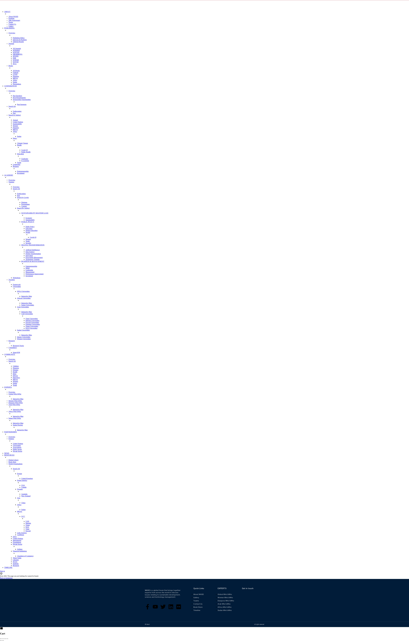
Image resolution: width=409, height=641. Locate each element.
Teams (11, 22)
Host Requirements (19, 98)
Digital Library (14, 460)
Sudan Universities (27, 305)
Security (28, 243)
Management (30, 272)
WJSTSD (16, 52)
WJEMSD (16, 50)
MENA (15, 78)
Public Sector (17, 449)
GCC (23, 516)
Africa (15, 80)
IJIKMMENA (17, 54)
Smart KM (16, 352)
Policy (15, 138)
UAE (27, 521)
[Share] (3, 638)
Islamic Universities (23, 337)
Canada (23, 487)
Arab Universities (23, 307)
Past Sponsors (21, 104)
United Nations (18, 122)
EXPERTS (8, 387)
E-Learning (25, 161)
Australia (24, 494)
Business (16, 166)
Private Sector (17, 451)
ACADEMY (8, 175)
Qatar (27, 529)
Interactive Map (26, 296)
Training (11, 182)
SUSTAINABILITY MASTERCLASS (34, 213)
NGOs (15, 562)
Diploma (24, 202)
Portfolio (11, 18)
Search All (12, 106)
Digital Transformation (33, 254)
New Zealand (25, 496)
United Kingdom (27, 478)
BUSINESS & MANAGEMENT (32, 261)
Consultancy (13, 347)
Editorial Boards (18, 42)
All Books (16, 71)
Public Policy (30, 227)
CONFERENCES (10, 86)
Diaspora (16, 76)
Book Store (12, 462)
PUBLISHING (9, 28)
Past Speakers (17, 96)
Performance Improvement (34, 274)
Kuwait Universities (32, 322)
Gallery (11, 26)
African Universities (24, 298)
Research (12, 341)
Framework (17, 284)
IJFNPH (15, 56)
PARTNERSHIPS (10, 432)
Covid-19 (33, 237)
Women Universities (24, 339)
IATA (15, 537)
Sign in (2, 571)
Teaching (12, 280)
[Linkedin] (171, 606)
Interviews (16, 378)
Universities (17, 286)
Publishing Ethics (18, 38)
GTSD (15, 74)
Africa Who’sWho (15, 411)
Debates (15, 370)
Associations (17, 447)
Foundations (17, 542)
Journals (11, 43)
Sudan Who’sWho (15, 418)
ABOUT (7, 12)
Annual (15, 120)
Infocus (15, 376)
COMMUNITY (9, 354)
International (17, 540)
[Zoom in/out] (7, 638)
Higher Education (31, 230)
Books (11, 66)
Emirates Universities (33, 324)
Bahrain (28, 523)
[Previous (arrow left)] (1, 640)
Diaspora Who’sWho (16, 403)
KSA (27, 527)
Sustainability (17, 124)
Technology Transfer (33, 259)
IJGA (15, 64)
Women (15, 126)
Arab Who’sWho (14, 405)
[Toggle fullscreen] (5, 638)
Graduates (24, 159)
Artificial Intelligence (33, 250)
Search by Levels (23, 197)
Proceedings (17, 84)
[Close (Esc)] (1, 638)
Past (14, 113)
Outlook (15, 72)
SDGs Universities (23, 291)
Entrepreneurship (23, 171)
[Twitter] (163, 606)
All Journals (17, 48)
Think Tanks (17, 558)
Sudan (15, 82)
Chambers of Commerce (25, 556)
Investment (20, 173)
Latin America (22, 533)
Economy (29, 218)
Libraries (16, 560)
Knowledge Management (34, 257)
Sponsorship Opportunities (22, 99)
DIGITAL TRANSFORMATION (32, 245)
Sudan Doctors (18, 425)
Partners (11, 439)
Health (19, 145)
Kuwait (28, 531)
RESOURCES (9, 455)
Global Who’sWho (15, 394)
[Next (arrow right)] (3, 640)
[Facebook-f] (147, 606)
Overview (12, 33)
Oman (28, 525)
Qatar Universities (32, 319)
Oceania (20, 489)
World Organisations (15, 464)
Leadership (16, 164)
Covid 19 (24, 150)
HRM (28, 268)
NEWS (6, 453)
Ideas (14, 374)
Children (16, 366)
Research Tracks (18, 346)
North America (22, 480)
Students (16, 564)
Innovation (29, 256)
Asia (18, 498)
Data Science (30, 252)
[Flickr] (178, 606)
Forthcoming (17, 111)
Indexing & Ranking (20, 40)
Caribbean (20, 535)
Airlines (19, 549)
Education (20, 154)
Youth (19, 162)
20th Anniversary (14, 20)
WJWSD (16, 60)
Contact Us (12, 24)
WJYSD (16, 62)
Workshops (16, 278)
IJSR (14, 58)
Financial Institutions (20, 551)
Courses (24, 206)
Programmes (25, 204)
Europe (19, 474)
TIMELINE (8, 567)
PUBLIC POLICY (27, 222)
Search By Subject (23, 208)
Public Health (25, 152)
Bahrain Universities (32, 320)
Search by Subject (15, 115)
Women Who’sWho (15, 401)
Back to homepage (6, 578)
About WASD (13, 16)
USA (23, 485)
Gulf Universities (27, 314)
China (23, 503)
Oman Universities (32, 326)
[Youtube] (155, 606)
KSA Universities (31, 328)
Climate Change (22, 143)
